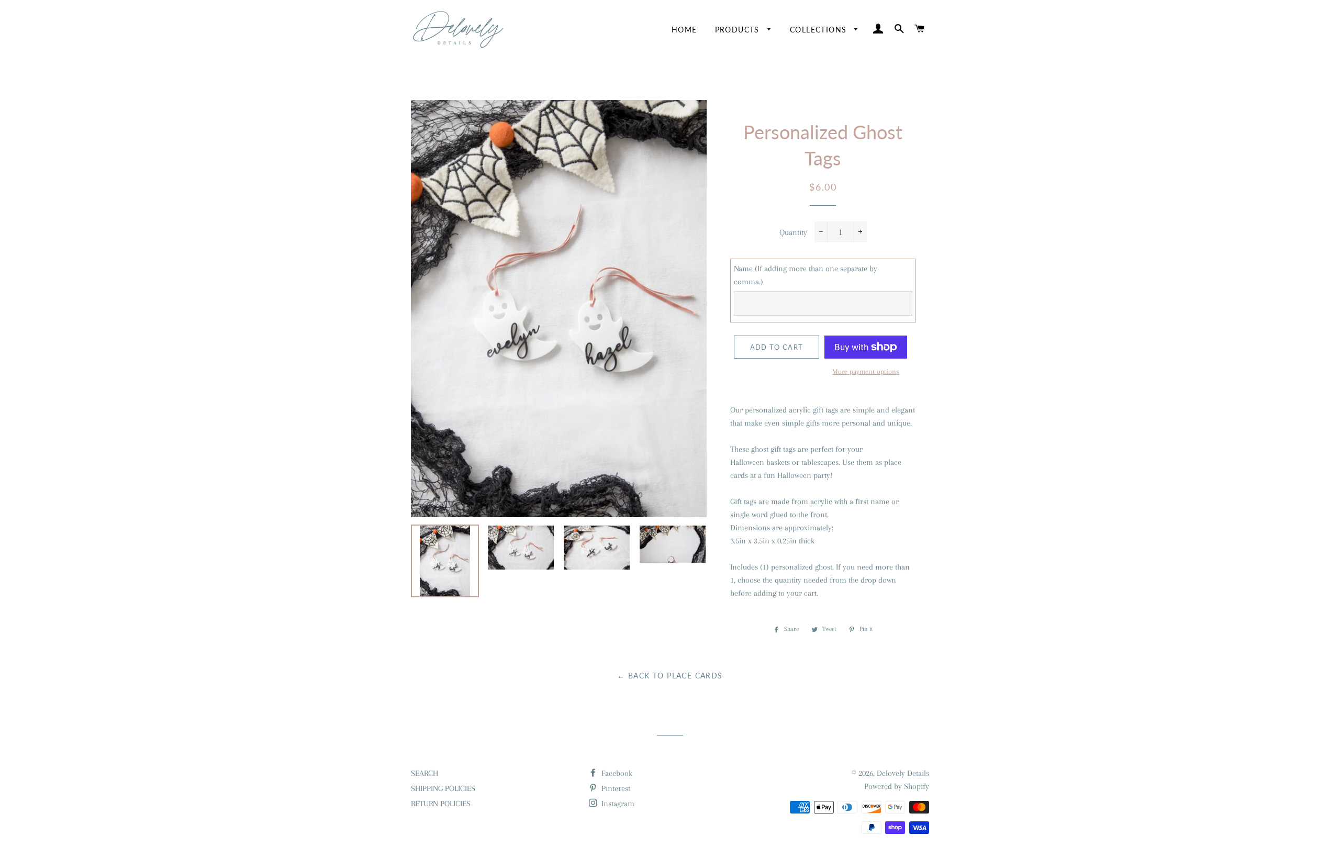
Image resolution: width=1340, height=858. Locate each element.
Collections (820, 29)
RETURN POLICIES (441, 803)
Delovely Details (903, 773)
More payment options (865, 371)
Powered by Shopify (896, 786)
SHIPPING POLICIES (443, 788)
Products (739, 29)
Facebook (615, 773)
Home (684, 29)
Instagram (616, 803)
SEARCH (424, 773)
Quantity (793, 232)
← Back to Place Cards (669, 675)
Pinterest (614, 788)
